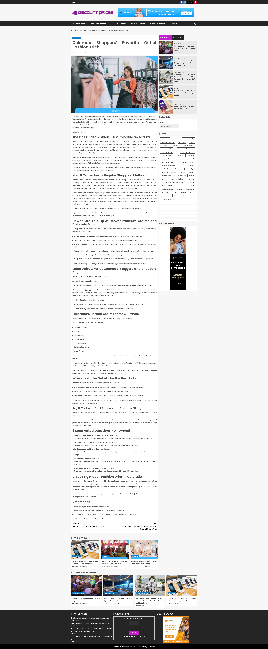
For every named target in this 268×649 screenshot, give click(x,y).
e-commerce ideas (188, 162)
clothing (164, 145)
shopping (110, 122)
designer (191, 155)
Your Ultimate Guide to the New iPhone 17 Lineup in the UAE (185, 93)
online (192, 182)
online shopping (167, 186)
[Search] (195, 24)
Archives (163, 122)
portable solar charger (169, 192)
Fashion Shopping (98, 24)
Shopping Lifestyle (157, 24)
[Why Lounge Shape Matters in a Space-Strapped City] (166, 62)
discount (191, 159)
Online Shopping (80, 24)
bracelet (182, 142)
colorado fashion (167, 149)
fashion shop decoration (169, 169)
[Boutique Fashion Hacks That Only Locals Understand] (144, 549)
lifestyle (191, 176)
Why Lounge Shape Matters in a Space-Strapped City (185, 63)
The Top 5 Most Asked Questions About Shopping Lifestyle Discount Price (139, 526)
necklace (191, 179)
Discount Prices (76, 30)
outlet (95, 519)
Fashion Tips (190, 169)
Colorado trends (167, 155)
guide (183, 172)
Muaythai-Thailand (177, 179)
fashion (89, 519)
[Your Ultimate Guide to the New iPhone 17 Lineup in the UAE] (85, 549)
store (192, 192)
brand (192, 142)
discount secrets (167, 162)
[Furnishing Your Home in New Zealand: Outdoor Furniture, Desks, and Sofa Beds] (166, 77)
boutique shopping (168, 142)
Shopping (173, 24)
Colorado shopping (188, 152)
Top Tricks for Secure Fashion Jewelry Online (88, 524)
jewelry (191, 172)
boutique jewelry (188, 139)
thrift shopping (166, 196)
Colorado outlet (81, 519)
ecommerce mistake (168, 166)
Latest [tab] (164, 37)
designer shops (167, 159)
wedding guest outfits (169, 199)
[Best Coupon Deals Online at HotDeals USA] (166, 107)
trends (182, 196)
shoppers (88, 290)
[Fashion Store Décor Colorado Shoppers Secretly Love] (114, 549)
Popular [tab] (178, 37)
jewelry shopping (180, 176)
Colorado (175, 145)
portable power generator (185, 189)
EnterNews (141, 647)
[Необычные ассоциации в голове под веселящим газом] (166, 47)
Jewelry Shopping (138, 24)
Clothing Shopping (118, 24)
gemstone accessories (169, 172)
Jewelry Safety (166, 176)
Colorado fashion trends (186, 149)
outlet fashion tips (103, 519)
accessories (165, 139)
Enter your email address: (134, 627)
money (164, 179)
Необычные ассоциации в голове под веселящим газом (185, 48)
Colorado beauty (188, 145)
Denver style (180, 155)
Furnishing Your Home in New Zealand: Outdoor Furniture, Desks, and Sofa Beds (150, 601)
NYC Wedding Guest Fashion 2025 (173, 182)
